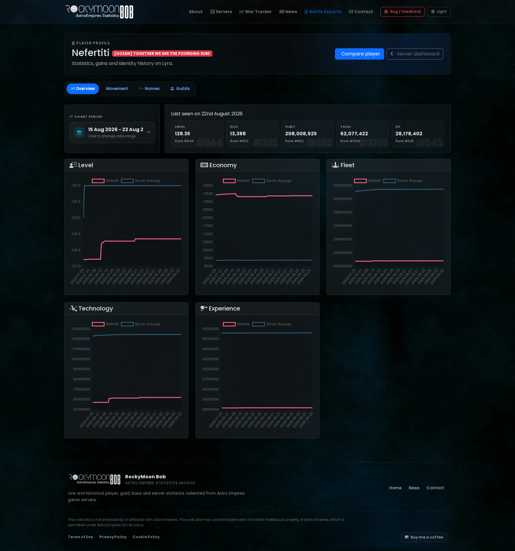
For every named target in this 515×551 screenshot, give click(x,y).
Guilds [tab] (183, 88)
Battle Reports (325, 12)
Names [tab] (152, 88)
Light (441, 11)
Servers (224, 12)
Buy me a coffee (427, 537)
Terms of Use (80, 537)
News (291, 12)
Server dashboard (417, 53)
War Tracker (258, 12)
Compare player (360, 53)
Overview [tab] (85, 88)
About (196, 12)
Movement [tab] (117, 88)
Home (395, 488)
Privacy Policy (112, 537)
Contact (363, 12)
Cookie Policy (146, 537)
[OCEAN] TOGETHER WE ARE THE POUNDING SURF (162, 53)
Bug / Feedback (405, 11)
